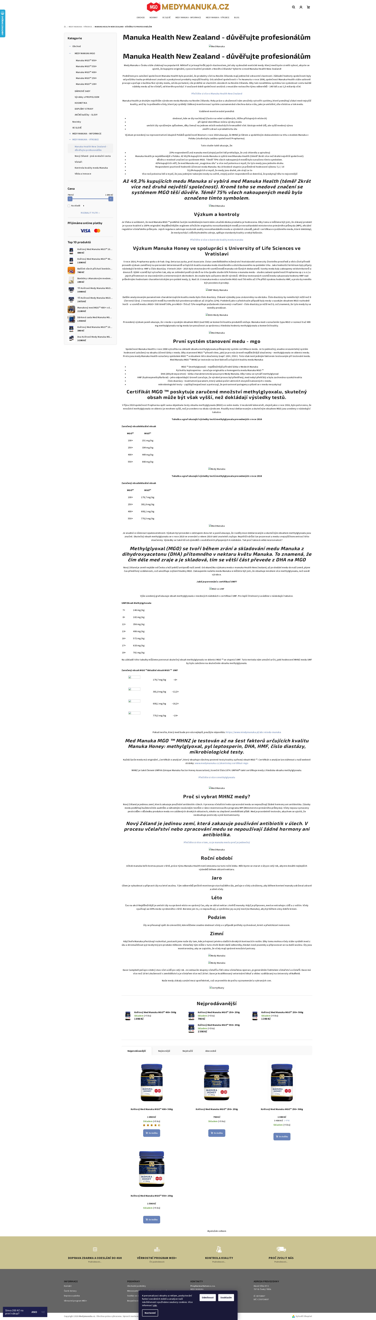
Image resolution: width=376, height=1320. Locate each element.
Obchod (76, 46)
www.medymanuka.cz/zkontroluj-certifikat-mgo (221, 763)
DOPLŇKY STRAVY (84, 108)
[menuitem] (140, 17)
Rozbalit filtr (89, 212)
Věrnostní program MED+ (75, 1300)
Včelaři (78, 162)
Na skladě (77, 205)
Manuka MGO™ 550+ (86, 66)
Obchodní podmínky (136, 1286)
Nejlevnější (164, 1051)
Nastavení (150, 1313)
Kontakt (68, 1286)
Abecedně (210, 1051)
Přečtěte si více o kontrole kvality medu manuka (216, 239)
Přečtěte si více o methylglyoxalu (217, 777)
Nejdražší (188, 1051)
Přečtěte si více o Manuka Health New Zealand (216, 93)
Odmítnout (208, 1297)
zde (155, 1305)
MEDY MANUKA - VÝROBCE (85, 139)
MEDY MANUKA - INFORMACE (86, 133)
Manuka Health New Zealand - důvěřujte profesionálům (91, 148)
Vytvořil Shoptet (304, 1316)
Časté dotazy (70, 1290)
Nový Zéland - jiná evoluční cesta (93, 156)
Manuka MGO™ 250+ (86, 78)
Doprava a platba (72, 1295)
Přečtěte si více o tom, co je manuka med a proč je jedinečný (217, 842)
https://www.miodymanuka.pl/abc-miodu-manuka (253, 732)
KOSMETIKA (81, 103)
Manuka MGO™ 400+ (86, 72)
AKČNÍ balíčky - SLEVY (86, 114)
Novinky (76, 121)
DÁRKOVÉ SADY (82, 91)
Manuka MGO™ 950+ (86, 60)
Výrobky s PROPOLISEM (87, 97)
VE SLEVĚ (77, 127)
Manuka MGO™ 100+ (86, 84)
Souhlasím (226, 1297)
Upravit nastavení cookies (135, 1316)
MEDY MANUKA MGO (85, 53)
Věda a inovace (83, 173)
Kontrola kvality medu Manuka (91, 167)
